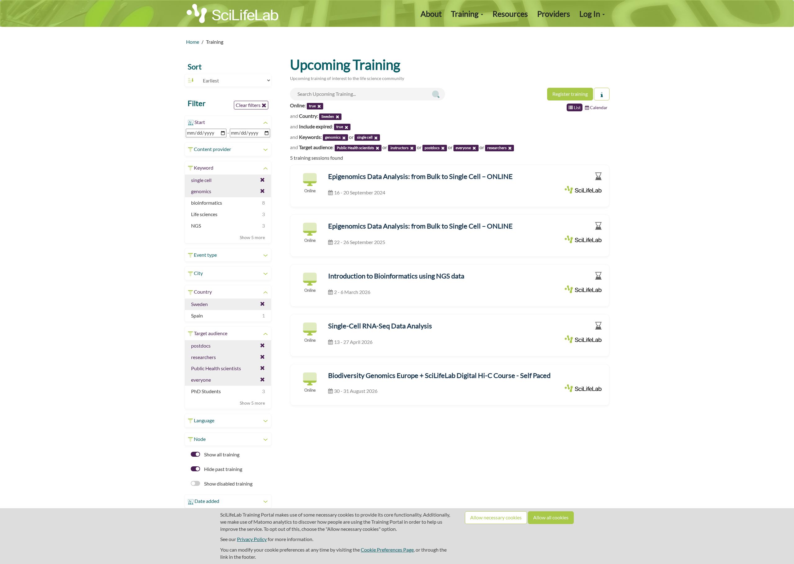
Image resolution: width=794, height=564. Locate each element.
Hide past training (222, 469)
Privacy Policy (252, 539)
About (431, 13)
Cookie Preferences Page (387, 550)
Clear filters (248, 105)
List (577, 107)
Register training (570, 94)
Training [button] (465, 13)
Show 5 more (252, 237)
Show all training (221, 454)
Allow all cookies (551, 517)
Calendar (598, 107)
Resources (510, 13)
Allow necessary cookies (496, 517)
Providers (553, 13)
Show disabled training (227, 483)
